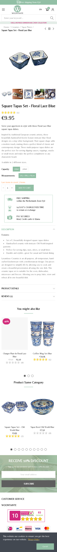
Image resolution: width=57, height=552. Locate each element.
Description (8, 229)
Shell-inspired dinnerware (22, 23)
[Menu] (3, 9)
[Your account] (53, 9)
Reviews (7, 296)
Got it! (45, 546)
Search (51, 18)
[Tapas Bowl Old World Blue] (42, 407)
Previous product (45, 28)
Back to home (49, 28)
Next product (53, 28)
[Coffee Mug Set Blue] (42, 333)
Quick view (20, 328)
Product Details (10, 288)
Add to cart (24, 188)
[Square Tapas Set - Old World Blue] (15, 407)
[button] (25, 376)
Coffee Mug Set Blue (42, 353)
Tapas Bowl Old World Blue (42, 427)
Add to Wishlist (20, 322)
